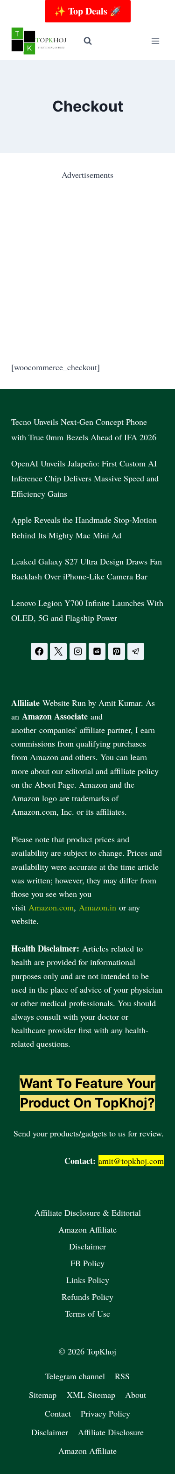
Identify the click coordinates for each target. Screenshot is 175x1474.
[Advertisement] (87, 269)
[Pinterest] (116, 651)
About (135, 1394)
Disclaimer (87, 1246)
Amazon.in (97, 907)
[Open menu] (155, 41)
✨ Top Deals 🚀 (87, 11)
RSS (122, 1376)
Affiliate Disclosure (111, 1432)
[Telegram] (135, 651)
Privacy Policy (105, 1413)
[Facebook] (39, 651)
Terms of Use (87, 1313)
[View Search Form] (87, 41)
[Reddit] (97, 651)
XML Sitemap (91, 1394)
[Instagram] (78, 651)
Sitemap (42, 1394)
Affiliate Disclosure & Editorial (88, 1212)
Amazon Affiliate (87, 1229)
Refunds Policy (87, 1296)
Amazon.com (51, 907)
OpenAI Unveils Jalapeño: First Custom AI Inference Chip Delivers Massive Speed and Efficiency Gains (85, 478)
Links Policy (87, 1279)
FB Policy (87, 1263)
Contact (58, 1413)
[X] (58, 651)
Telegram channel (75, 1376)
